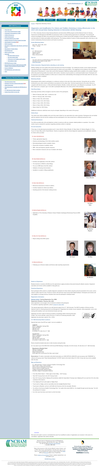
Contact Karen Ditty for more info (12, 92)
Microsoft (46, 452)
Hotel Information (36, 62)
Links (6, 71)
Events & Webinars (9, 68)
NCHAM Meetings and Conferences (12, 69)
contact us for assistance (43, 455)
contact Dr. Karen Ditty (58, 304)
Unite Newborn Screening (12, 42)
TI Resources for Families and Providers (16, 59)
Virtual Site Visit (8, 29)
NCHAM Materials (9, 50)
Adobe (63, 451)
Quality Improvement (9, 36)
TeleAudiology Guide (12, 61)
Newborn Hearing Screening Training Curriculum (15, 40)
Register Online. (35, 299)
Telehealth (7, 54)
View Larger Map (36, 432)
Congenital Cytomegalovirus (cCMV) (13, 33)
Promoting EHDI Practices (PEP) (12, 38)
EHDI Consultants (8, 44)
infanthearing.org (74, 3)
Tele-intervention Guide (13, 57)
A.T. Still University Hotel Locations (12, 90)
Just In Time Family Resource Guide (12, 31)
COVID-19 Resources (9, 35)
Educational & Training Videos (11, 48)
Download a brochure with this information (15, 83)
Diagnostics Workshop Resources (15, 77)
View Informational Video (10, 81)
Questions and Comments (54, 443)
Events (33, 23)
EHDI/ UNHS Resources (15, 25)
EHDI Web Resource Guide (10, 63)
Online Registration (9, 85)
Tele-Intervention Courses (13, 55)
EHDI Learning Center (9, 52)
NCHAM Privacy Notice (50, 459)
